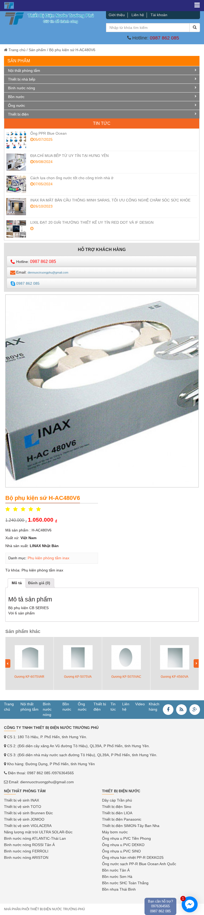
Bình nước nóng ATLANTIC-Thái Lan (35, 838)
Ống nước (16, 105)
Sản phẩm (37, 50)
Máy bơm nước (115, 832)
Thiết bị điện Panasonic (121, 819)
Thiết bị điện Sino (116, 806)
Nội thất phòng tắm (24, 70)
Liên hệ (137, 15)
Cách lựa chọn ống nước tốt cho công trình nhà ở (71, 178)
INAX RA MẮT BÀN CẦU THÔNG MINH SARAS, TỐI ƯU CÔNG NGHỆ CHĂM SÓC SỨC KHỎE (110, 200)
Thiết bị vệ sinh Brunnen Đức (28, 813)
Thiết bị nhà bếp (21, 79)
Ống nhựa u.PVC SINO (121, 851)
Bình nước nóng (21, 88)
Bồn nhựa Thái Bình (119, 889)
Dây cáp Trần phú (117, 800)
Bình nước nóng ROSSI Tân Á (29, 845)
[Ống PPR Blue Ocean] (16, 139)
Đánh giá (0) (39, 583)
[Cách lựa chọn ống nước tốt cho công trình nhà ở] (16, 184)
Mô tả (17, 583)
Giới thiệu (117, 15)
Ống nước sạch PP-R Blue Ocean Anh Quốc (139, 864)
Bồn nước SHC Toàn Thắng (125, 883)
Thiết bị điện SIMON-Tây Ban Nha (130, 826)
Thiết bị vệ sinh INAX (21, 800)
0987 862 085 (164, 38)
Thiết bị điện (18, 114)
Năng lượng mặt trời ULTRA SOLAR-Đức (38, 832)
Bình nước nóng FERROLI (26, 851)
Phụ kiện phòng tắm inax (48, 558)
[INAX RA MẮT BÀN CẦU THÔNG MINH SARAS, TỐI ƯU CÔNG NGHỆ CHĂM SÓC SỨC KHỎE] (16, 206)
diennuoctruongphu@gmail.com (47, 782)
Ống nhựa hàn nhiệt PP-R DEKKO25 (133, 857)
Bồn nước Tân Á (116, 870)
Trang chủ (17, 50)
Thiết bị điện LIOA (117, 813)
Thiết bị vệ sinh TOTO (22, 806)
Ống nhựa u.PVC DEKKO (123, 845)
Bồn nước (16, 97)
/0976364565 (63, 773)
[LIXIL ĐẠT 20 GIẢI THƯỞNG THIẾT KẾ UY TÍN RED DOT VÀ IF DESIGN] (16, 228)
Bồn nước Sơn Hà (117, 876)
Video (140, 704)
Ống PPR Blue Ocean (48, 133)
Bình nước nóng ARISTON (26, 857)
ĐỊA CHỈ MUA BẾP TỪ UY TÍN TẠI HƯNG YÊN (69, 155)
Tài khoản (159, 15)
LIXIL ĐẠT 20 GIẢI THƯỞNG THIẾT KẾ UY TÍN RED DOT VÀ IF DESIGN (92, 222)
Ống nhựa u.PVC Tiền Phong (126, 838)
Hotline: (36, 261)
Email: (42, 272)
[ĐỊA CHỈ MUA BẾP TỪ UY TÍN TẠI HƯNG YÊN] (16, 162)
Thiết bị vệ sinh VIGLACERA (28, 826)
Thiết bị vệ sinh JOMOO (24, 819)
